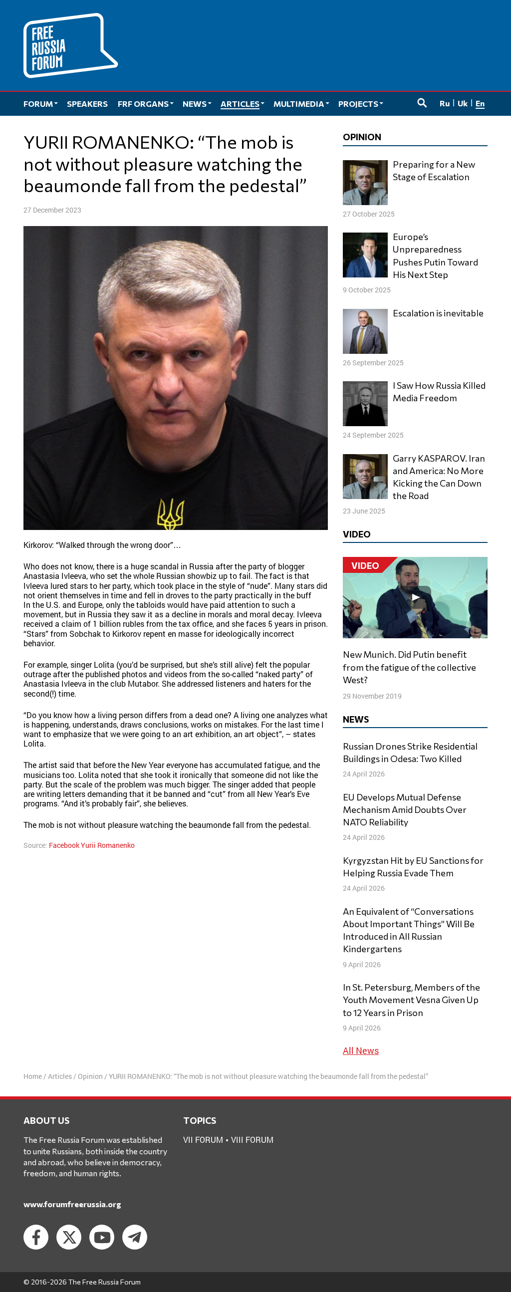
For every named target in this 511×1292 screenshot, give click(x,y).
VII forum (203, 1139)
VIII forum (252, 1139)
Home (32, 1076)
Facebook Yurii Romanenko (92, 845)
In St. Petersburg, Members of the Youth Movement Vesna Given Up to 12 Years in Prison (411, 1000)
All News (361, 1050)
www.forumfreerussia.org (72, 1204)
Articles (60, 1076)
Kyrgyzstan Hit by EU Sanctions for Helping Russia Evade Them (413, 866)
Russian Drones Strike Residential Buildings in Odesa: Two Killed (410, 752)
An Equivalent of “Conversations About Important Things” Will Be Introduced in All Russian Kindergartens (409, 930)
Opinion (90, 1076)
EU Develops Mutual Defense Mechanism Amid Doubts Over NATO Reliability (405, 809)
